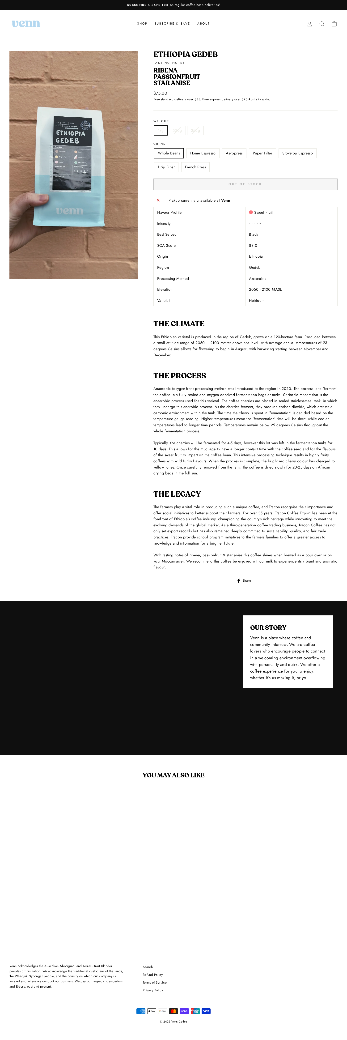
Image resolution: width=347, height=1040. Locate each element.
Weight (161, 121)
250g (195, 130)
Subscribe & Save (172, 23)
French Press (195, 167)
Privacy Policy (153, 990)
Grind (159, 144)
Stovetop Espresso (297, 153)
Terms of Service (155, 982)
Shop (142, 23)
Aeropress (234, 153)
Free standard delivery (169, 99)
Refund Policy (153, 974)
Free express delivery (217, 99)
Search (148, 966)
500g (177, 130)
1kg (161, 130)
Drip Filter (166, 167)
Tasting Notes (169, 63)
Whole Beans (169, 153)
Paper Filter (262, 153)
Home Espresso (203, 153)
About (203, 23)
